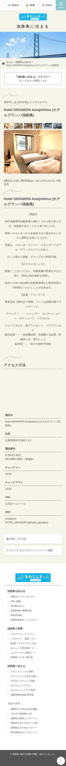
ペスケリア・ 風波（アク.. (24, 638)
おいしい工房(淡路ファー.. (24, 648)
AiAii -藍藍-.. (17, 601)
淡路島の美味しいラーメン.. (25, 718)
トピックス (13, 703)
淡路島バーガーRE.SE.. (22, 657)
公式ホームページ (15, 503)
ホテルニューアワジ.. (21, 685)
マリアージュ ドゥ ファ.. (23, 634)
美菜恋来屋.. (17, 615)
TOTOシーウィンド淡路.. (23, 681)
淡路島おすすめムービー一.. (25, 727)
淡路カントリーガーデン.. (24, 596)
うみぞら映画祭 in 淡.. (22, 713)
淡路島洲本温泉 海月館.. (23, 694)
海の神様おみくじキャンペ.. (25, 732)
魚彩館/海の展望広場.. (22, 610)
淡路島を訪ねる (16, 591)
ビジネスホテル (46, 180)
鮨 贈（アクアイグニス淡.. (24, 643)
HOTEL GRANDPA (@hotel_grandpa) (26, 522)
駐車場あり (28, 180)
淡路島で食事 (15, 628)
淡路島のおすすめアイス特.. (25, 723)
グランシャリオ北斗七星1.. (24, 676)
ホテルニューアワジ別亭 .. (24, 690)
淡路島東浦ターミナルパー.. (25, 620)
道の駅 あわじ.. (18, 606)
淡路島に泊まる (16, 666)
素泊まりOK (12, 180)
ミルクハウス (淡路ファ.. (23, 652)
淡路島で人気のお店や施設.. (25, 709)
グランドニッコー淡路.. (22, 671)
